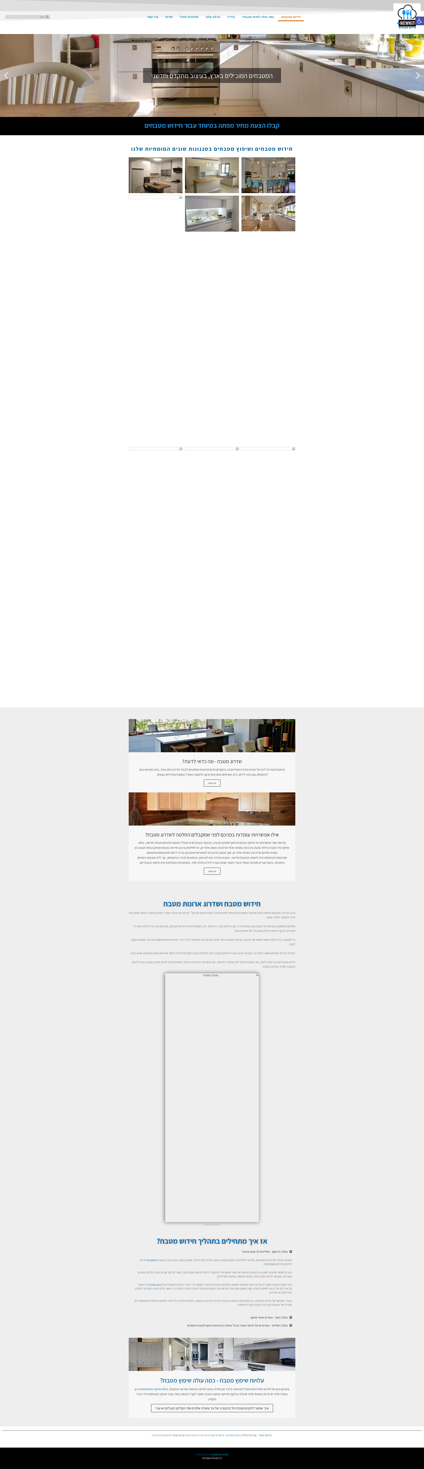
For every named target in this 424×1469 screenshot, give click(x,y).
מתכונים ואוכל (189, 17)
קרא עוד (212, 783)
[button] (217, 114)
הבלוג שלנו (213, 17)
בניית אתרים (232, 1435)
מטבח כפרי (269, 1264)
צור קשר (152, 17)
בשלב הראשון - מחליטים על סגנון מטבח (265, 1251)
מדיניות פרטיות (204, 1454)
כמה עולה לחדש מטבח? (258, 17)
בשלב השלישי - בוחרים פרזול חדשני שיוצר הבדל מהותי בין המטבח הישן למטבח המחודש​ (237, 1325)
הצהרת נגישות (220, 1454)
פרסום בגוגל (265, 1435)
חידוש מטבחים (291, 17)
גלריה (231, 17)
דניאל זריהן (218, 1435)
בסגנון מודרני (150, 1260)
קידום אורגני (178, 1435)
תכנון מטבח (156, 1284)
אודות (169, 17)
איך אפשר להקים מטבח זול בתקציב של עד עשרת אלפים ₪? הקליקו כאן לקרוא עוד (212, 1408)
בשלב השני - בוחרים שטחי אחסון (269, 1317)
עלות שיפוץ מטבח (157, 1389)
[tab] (212, 1252)
